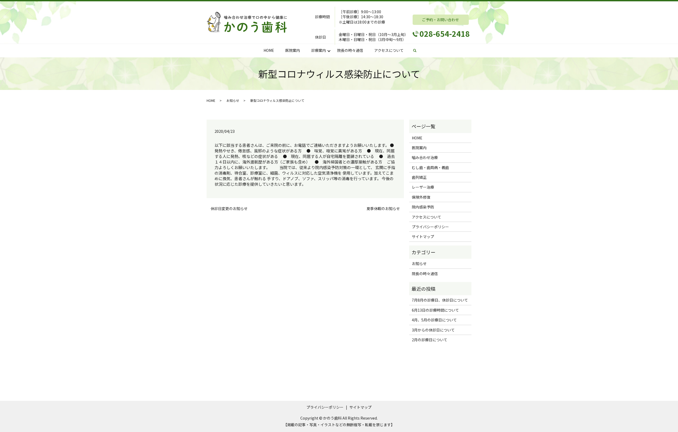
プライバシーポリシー (430, 226)
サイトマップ (423, 236)
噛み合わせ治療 (425, 157)
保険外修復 (421, 197)
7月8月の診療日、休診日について (440, 300)
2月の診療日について (429, 339)
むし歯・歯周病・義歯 (430, 167)
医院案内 (292, 50)
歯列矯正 (419, 177)
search (417, 50)
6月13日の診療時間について (435, 310)
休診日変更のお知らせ (229, 208)
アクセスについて (389, 50)
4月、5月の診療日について (434, 319)
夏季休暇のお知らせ (383, 208)
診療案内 (318, 50)
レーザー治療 (423, 187)
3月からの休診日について (433, 330)
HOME (269, 50)
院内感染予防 (423, 207)
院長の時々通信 (350, 50)
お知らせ (232, 100)
